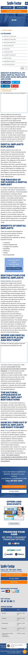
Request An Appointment (14, 268)
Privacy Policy (3, 645)
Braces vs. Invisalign (10, 36)
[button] (26, 3)
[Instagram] (14, 601)
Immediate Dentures (10, 39)
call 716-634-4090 (14, 481)
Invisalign (7, 49)
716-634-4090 (14, 264)
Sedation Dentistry (9, 42)
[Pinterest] (8, 601)
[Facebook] (2, 601)
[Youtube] (11, 601)
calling (3, 455)
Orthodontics (8, 52)
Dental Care (7, 58)
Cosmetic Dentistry (10, 55)
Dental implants (6, 281)
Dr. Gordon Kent (19, 190)
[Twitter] (5, 601)
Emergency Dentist (9, 61)
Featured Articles (9, 64)
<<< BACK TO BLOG (6, 30)
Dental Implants (9, 45)
